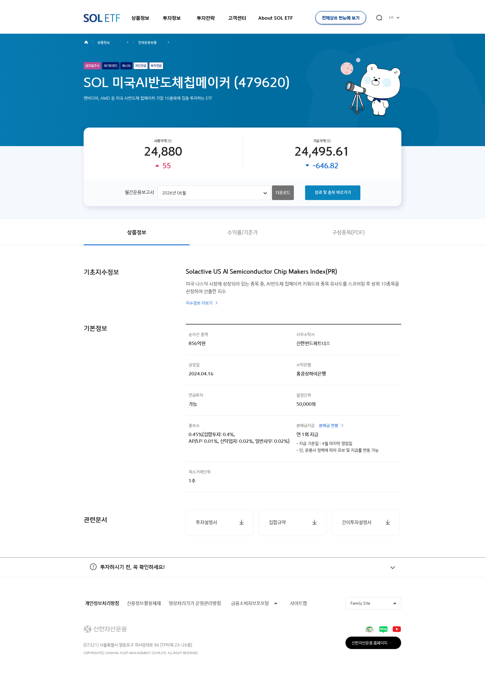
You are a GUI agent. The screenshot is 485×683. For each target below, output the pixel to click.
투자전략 (206, 18)
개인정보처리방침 (102, 603)
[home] (88, 42)
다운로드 (283, 193)
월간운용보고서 (139, 192)
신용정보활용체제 (144, 603)
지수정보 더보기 (199, 303)
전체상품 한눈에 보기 (341, 18)
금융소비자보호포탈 (250, 603)
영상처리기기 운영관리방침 (195, 603)
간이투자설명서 (356, 522)
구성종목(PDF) (348, 232)
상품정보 (140, 18)
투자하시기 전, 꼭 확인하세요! (124, 567)
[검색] (379, 17)
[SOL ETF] (102, 18)
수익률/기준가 (242, 232)
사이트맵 (298, 603)
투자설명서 (206, 522)
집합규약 (277, 522)
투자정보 (172, 18)
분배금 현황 (328, 425)
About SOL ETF (275, 18)
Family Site (360, 603)
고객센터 (237, 18)
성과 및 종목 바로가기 (333, 192)
